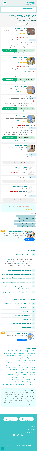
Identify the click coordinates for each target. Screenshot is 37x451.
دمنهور (17, 9)
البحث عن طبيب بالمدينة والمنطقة (25, 430)
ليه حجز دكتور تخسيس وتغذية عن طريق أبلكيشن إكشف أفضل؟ (16, 278)
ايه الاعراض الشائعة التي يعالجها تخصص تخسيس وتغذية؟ (17, 304)
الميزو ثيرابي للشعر (30, 354)
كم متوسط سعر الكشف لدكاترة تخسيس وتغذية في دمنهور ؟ (16, 282)
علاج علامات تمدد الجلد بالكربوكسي (26, 375)
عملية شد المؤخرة (30, 380)
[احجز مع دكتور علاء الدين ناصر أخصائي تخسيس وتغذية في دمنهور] (31, 171)
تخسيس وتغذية (21, 38)
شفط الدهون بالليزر (30, 368)
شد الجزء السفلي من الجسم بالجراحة (26, 361)
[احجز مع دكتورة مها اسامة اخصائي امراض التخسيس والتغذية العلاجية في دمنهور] (31, 119)
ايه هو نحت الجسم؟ (26, 312)
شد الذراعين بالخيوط (10, 363)
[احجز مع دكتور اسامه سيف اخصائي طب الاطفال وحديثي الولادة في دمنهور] (31, 90)
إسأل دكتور (21, 340)
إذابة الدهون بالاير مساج (21, 351)
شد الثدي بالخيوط (20, 358)
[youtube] (22, 435)
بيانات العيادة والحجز (17, 162)
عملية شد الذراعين (21, 377)
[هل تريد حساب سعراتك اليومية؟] (31, 234)
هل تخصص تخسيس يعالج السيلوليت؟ (22, 323)
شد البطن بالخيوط (11, 356)
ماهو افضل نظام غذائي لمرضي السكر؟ (22, 316)
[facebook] (15, 435)
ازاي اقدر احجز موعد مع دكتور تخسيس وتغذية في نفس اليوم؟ (16, 274)
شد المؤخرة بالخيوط (19, 365)
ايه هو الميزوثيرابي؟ (26, 327)
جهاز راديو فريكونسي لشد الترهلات (26, 356)
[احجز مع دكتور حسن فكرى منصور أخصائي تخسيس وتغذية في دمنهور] (31, 190)
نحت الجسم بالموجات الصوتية (17, 384)
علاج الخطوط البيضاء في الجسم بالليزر (14, 368)
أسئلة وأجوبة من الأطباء (28, 427)
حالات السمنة (20, 263)
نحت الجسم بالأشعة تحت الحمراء (16, 382)
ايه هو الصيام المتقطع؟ (25, 308)
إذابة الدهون (32, 351)
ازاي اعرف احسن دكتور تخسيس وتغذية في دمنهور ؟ (19, 270)
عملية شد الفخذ (10, 377)
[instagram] (18, 435)
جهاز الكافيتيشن (8, 354)
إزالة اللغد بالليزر (10, 351)
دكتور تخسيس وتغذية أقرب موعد (26, 226)
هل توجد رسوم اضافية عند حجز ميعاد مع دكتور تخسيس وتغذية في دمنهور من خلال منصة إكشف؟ (18, 287)
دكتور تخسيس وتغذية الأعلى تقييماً (25, 216)
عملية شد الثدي (31, 377)
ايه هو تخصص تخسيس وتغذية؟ (23, 255)
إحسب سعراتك (29, 240)
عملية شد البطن (11, 375)
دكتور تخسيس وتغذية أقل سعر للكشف (25, 221)
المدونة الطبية (30, 424)
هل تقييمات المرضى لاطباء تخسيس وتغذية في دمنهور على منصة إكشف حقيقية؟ (17, 293)
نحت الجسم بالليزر (30, 384)
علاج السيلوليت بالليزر (14, 370)
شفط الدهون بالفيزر (7, 365)
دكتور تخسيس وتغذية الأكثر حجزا (26, 219)
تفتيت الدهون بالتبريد (19, 354)
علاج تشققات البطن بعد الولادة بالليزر (25, 373)
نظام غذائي (5, 384)
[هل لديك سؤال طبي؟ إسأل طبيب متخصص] (31, 336)
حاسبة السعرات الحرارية (28, 432)
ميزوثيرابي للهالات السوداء (17, 380)
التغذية (8, 259)
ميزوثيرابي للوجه (31, 382)
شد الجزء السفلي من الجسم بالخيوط (26, 363)
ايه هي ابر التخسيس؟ (26, 320)
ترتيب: (31, 24)
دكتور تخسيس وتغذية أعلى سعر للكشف (24, 224)
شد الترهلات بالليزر (30, 358)
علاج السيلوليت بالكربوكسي (28, 370)
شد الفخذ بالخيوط (30, 365)
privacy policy (29, 445)
